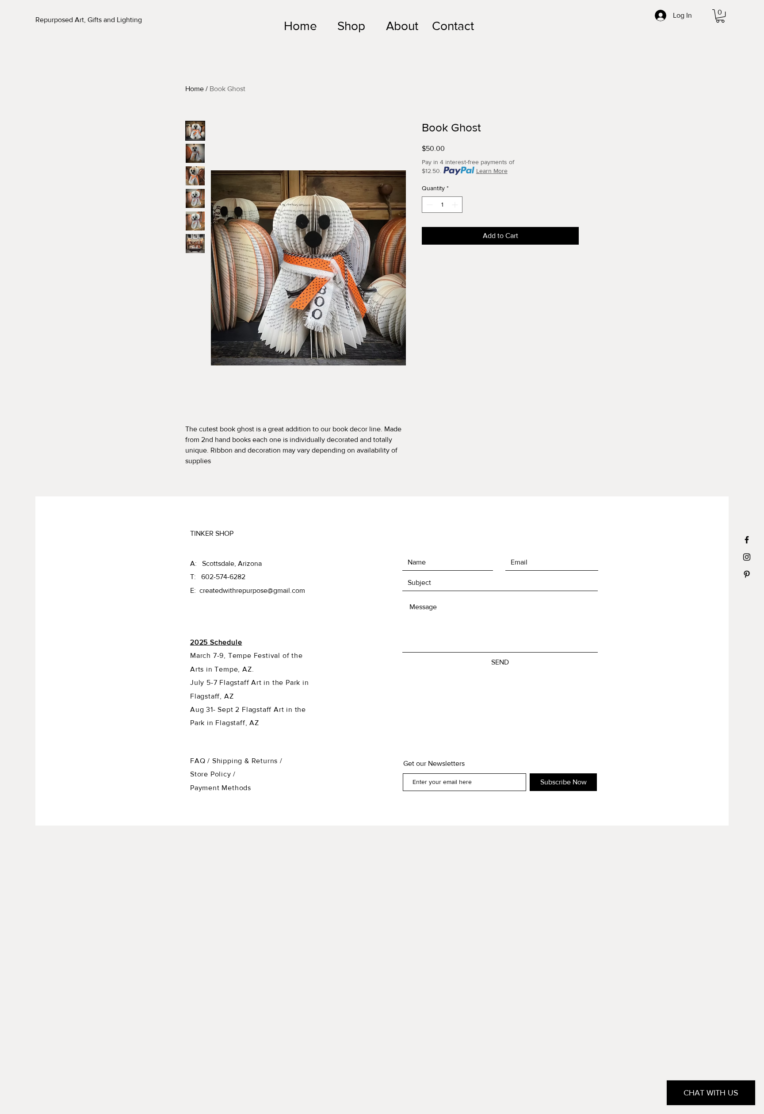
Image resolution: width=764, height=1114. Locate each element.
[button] (720, 16)
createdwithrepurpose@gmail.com (252, 590)
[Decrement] (428, 204)
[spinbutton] (442, 204)
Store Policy (211, 774)
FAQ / (201, 760)
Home (194, 88)
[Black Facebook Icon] (747, 540)
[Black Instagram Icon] (747, 557)
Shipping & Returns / (247, 760)
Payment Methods (220, 787)
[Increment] (455, 204)
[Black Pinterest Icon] (747, 574)
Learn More (492, 170)
